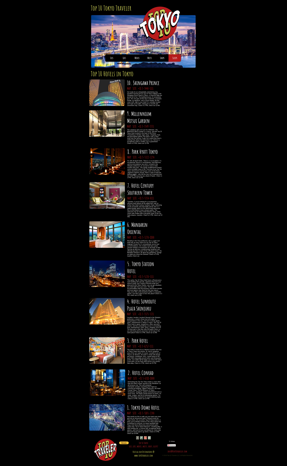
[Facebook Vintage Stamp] (137, 438)
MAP (129, 88)
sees (130, 446)
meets (145, 446)
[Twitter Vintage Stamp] (141, 438)
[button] (124, 443)
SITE (134, 88)
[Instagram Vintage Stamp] (149, 438)
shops (150, 446)
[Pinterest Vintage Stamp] (145, 438)
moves (139, 446)
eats (134, 446)
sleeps (155, 446)
